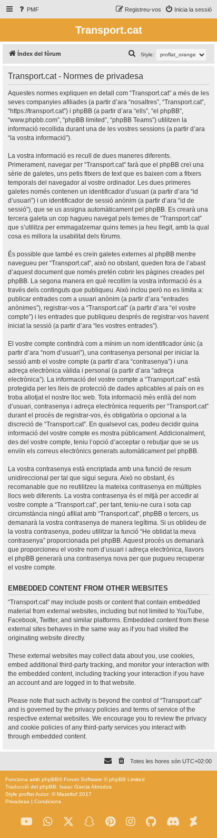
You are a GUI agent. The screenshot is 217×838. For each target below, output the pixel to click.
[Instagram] (130, 821)
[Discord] (173, 821)
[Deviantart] (194, 821)
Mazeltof (67, 794)
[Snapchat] (89, 821)
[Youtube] (26, 821)
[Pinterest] (110, 821)
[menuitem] (28, 9)
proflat (26, 794)
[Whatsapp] (48, 821)
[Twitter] (68, 821)
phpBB (50, 779)
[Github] (151, 821)
